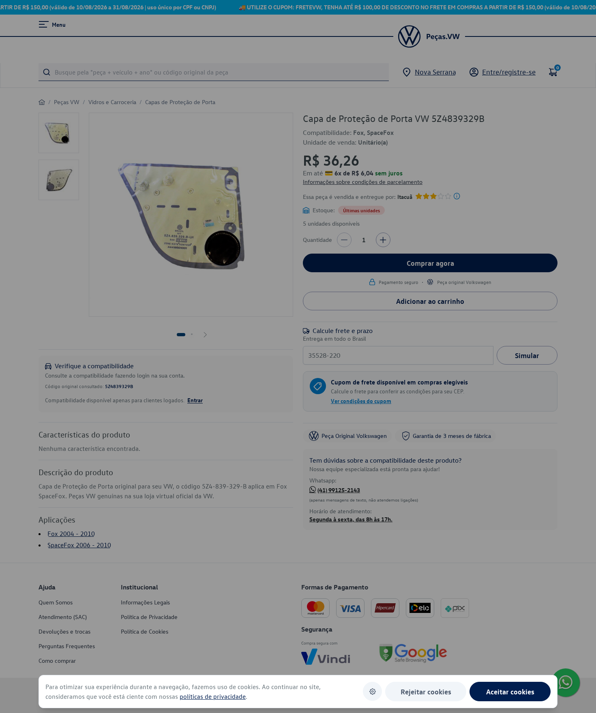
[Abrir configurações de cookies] (372, 691)
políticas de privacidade (213, 696)
